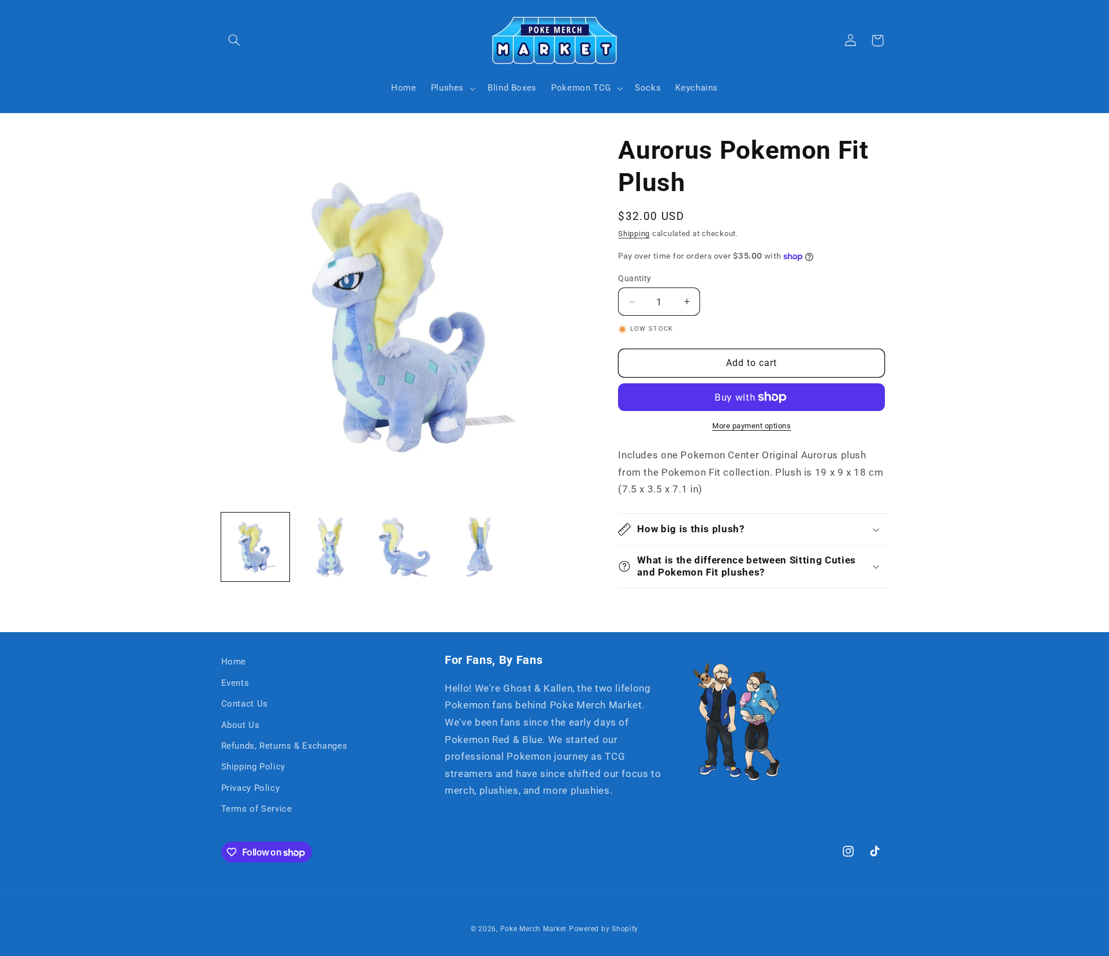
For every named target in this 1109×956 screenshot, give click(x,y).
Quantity (634, 278)
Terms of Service (256, 809)
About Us (240, 725)
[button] (234, 40)
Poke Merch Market (533, 929)
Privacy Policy (250, 788)
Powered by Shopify (603, 929)
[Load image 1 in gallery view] (255, 547)
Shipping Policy (253, 766)
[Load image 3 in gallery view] (404, 547)
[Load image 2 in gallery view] (330, 547)
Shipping (634, 233)
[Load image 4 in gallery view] (479, 547)
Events (235, 683)
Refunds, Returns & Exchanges (284, 746)
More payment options (751, 425)
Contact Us (244, 704)
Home (234, 661)
